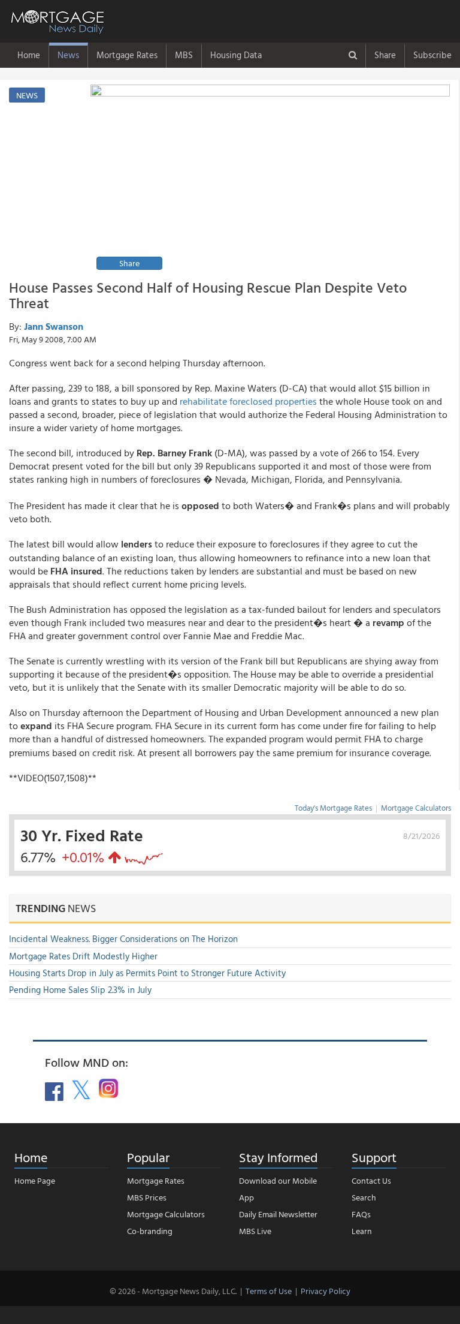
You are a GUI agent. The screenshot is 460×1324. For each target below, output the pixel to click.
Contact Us (371, 1180)
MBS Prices (147, 1197)
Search (364, 1197)
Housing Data (236, 55)
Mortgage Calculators (416, 808)
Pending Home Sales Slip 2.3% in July (80, 990)
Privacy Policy (325, 1290)
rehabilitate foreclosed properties (248, 401)
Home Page (34, 1180)
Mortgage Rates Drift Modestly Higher (83, 956)
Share (385, 55)
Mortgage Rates (127, 55)
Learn (362, 1230)
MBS (184, 55)
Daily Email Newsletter (278, 1214)
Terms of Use (269, 1290)
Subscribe (432, 55)
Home (28, 55)
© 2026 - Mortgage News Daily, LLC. (173, 1290)
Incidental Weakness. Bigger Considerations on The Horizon (123, 939)
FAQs (361, 1214)
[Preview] (270, 179)
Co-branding (149, 1230)
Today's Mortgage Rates (333, 808)
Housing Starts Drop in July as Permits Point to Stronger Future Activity (147, 973)
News (68, 55)
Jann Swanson (53, 326)
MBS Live (255, 1230)
